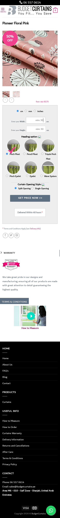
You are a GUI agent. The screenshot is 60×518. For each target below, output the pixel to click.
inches (40, 111)
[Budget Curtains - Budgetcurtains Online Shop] (30, 10)
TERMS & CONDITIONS (14, 302)
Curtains (6, 402)
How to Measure (30, 328)
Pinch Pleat (15, 154)
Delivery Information (13, 439)
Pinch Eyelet (15, 176)
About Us (7, 365)
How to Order (9, 427)
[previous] (7, 53)
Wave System (50, 176)
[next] (52, 53)
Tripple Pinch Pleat (50, 157)
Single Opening (42, 188)
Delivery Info (35, 228)
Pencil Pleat (32, 154)
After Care (7, 452)
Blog (4, 377)
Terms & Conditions (12, 458)
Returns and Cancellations (15, 446)
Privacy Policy (9, 464)
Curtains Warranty (12, 433)
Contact (6, 383)
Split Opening (24, 188)
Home (5, 358)
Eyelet (33, 176)
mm (30, 111)
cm (22, 111)
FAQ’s (5, 371)
